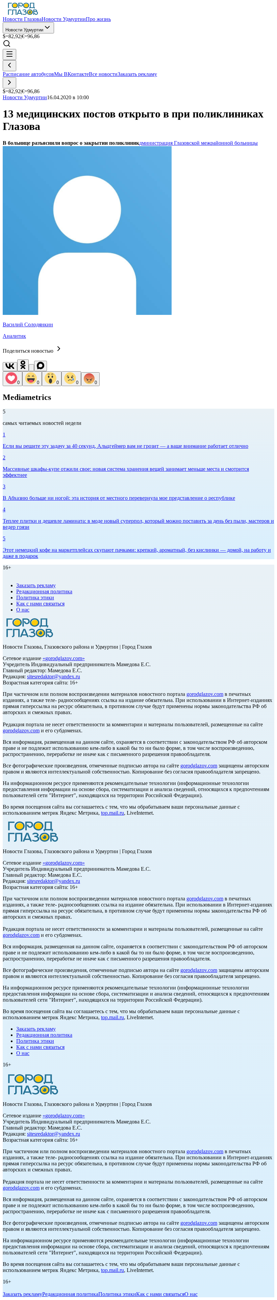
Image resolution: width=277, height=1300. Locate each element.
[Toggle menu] (9, 54)
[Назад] (9, 65)
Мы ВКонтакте (71, 74)
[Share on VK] (10, 366)
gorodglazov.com (63, 658)
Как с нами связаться (40, 603)
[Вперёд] (9, 82)
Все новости (103, 74)
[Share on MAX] (40, 366)
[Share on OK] (23, 365)
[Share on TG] (31, 367)
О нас (22, 610)
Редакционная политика (44, 591)
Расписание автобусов (28, 74)
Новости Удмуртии (24, 29)
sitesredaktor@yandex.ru (53, 676)
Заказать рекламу (137, 74)
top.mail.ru (112, 813)
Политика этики (35, 597)
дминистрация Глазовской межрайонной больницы (198, 143)
